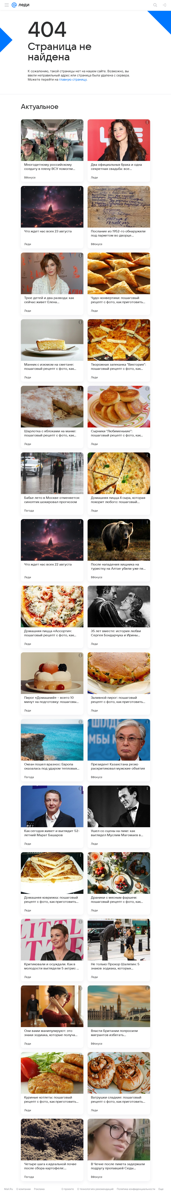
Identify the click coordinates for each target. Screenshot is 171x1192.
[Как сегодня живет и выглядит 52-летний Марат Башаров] (52, 817)
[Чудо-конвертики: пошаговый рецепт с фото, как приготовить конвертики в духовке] (119, 284)
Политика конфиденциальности (136, 1189)
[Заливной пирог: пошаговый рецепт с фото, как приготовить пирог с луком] (119, 683)
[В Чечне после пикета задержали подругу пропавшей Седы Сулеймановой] (119, 1150)
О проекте (68, 1189)
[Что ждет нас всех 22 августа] (52, 550)
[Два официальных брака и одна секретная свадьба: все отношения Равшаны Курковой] (119, 150)
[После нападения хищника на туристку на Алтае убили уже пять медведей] (119, 550)
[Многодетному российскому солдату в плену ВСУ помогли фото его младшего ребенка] (52, 150)
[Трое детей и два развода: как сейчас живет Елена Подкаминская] (52, 284)
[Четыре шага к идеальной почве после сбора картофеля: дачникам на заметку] (52, 1150)
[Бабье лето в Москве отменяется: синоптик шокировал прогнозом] (52, 483)
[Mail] (14, 5)
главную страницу (73, 79)
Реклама (39, 1189)
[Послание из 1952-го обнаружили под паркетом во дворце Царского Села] (119, 217)
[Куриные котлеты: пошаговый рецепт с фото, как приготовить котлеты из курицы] (52, 1083)
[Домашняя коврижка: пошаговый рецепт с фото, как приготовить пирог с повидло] (52, 883)
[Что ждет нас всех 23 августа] (52, 217)
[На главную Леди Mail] (23, 5)
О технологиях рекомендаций (95, 1189)
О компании (23, 1189)
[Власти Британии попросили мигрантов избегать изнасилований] (119, 1016)
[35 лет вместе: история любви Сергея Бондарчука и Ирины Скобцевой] (119, 617)
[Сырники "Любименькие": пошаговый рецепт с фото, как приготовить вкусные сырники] (119, 417)
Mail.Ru (8, 1189)
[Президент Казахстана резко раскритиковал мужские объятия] (119, 750)
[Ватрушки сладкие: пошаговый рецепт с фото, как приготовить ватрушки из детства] (119, 1083)
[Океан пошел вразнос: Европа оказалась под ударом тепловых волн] (52, 750)
